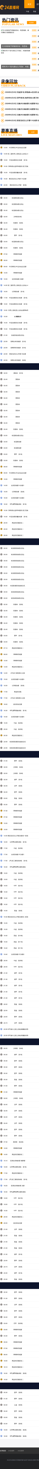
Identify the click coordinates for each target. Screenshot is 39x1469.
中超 (27, 11)
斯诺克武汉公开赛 (15, 185)
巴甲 (15, 1323)
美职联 (15, 1142)
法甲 (15, 786)
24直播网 (11, 1451)
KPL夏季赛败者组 (15, 504)
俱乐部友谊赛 (17, 704)
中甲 (15, 886)
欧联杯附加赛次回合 (17, 592)
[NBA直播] (9, 7)
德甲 (15, 779)
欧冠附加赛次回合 (18, 198)
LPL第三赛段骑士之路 (18, 673)
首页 (29, 4)
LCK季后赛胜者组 (15, 842)
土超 (15, 1405)
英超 (34, 11)
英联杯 (17, 379)
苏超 (15, 935)
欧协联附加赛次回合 (17, 548)
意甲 (15, 792)
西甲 (15, 235)
